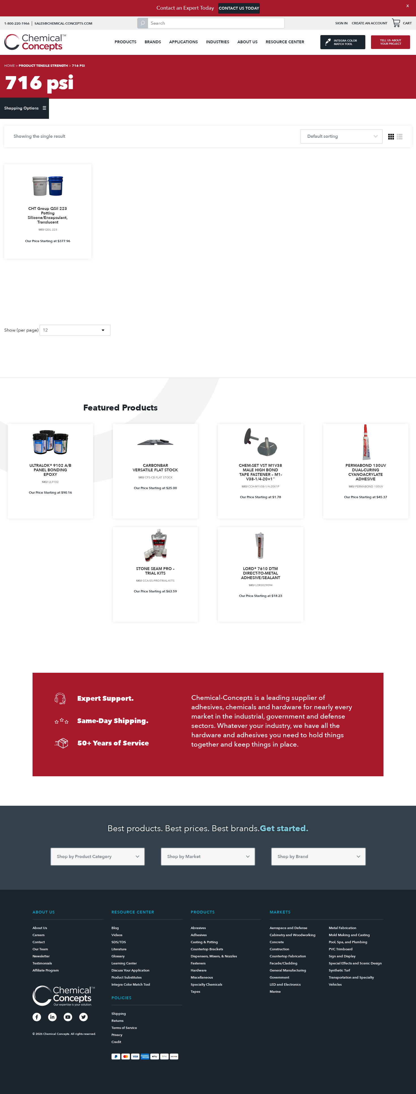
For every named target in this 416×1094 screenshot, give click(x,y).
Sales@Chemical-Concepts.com (63, 23)
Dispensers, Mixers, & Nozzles (214, 956)
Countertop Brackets (207, 949)
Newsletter (41, 956)
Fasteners (198, 963)
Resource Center (285, 42)
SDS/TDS (118, 942)
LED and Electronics (285, 984)
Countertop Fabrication (288, 956)
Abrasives (198, 928)
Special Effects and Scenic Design (355, 963)
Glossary (118, 956)
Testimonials (42, 963)
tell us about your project (390, 42)
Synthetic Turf (339, 970)
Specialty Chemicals (206, 984)
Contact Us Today (239, 8)
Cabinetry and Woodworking (293, 935)
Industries (217, 42)
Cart (407, 23)
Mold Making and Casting (349, 935)
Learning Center (124, 963)
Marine (275, 991)
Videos (116, 935)
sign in (341, 23)
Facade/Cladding (283, 963)
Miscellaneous (202, 977)
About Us (247, 42)
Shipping (118, 1013)
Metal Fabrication (342, 928)
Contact (39, 942)
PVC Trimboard (341, 949)
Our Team (40, 949)
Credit (116, 1042)
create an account (369, 23)
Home (9, 65)
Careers (38, 935)
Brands (153, 42)
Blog (115, 928)
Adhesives (199, 935)
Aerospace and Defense (288, 928)
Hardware (199, 970)
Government (279, 977)
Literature (118, 949)
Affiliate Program (46, 970)
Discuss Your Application (130, 970)
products (125, 42)
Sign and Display (342, 956)
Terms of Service (124, 1028)
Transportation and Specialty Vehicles (351, 981)
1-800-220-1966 (16, 23)
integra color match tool (345, 42)
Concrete (277, 942)
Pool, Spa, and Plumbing (348, 942)
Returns (117, 1020)
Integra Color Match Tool (130, 984)
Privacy (116, 1035)
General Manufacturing (288, 970)
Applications (183, 42)
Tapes (195, 991)
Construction (279, 949)
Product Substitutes (126, 977)
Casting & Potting (204, 942)
